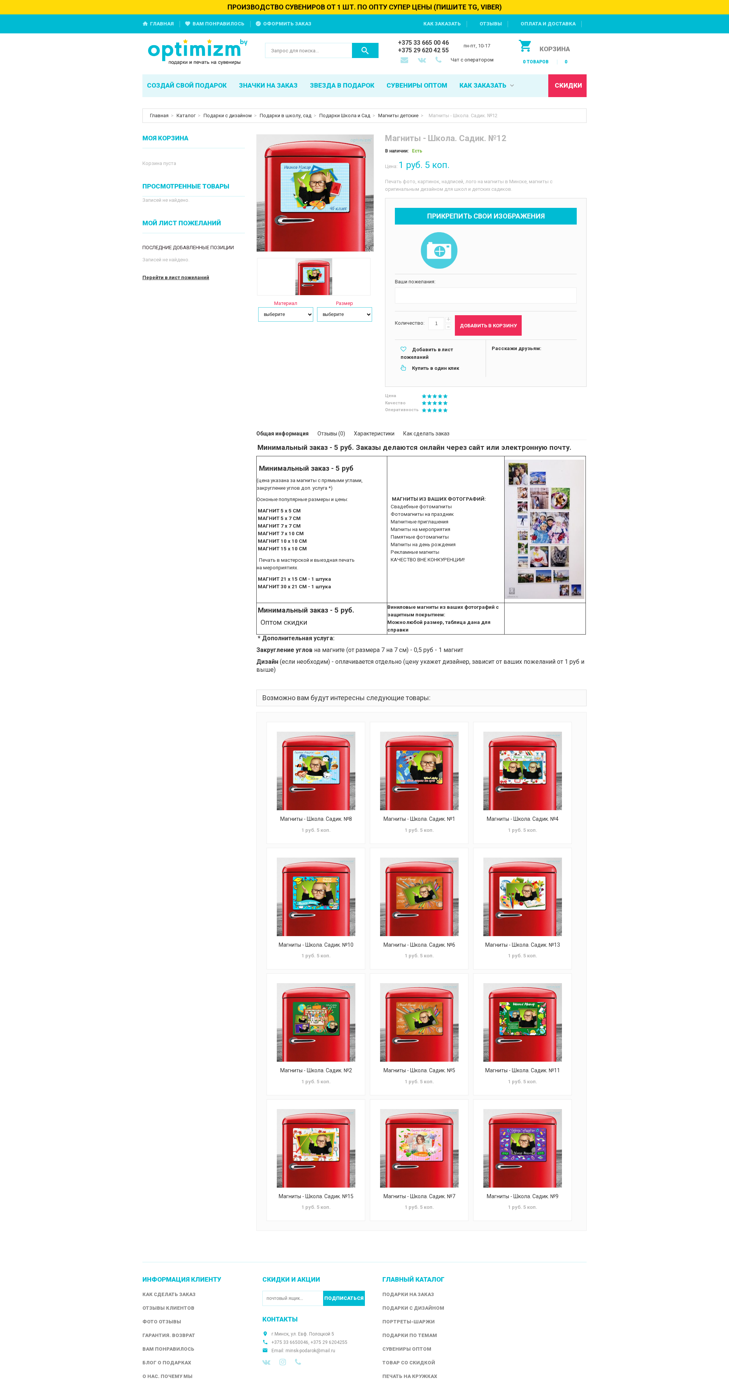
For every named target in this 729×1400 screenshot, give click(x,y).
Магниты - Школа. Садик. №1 (419, 819)
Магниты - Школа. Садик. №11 (522, 1070)
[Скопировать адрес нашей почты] (405, 60)
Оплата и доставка (548, 24)
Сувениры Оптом (406, 1349)
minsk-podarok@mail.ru (310, 1350)
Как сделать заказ (426, 434)
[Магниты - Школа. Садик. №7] (419, 1148)
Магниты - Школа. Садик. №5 (419, 1070)
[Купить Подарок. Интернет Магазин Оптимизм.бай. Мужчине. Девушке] (198, 52)
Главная (162, 24)
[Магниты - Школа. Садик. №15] (315, 1148)
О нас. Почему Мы (167, 1376)
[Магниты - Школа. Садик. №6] (419, 897)
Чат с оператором (472, 60)
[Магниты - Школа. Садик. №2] (315, 1022)
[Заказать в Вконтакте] (422, 60)
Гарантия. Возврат (168, 1335)
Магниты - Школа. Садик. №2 (316, 1070)
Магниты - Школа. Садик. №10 (316, 945)
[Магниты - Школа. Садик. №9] (522, 1148)
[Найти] (365, 50)
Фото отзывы (161, 1322)
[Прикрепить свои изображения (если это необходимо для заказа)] (439, 251)
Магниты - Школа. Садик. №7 (419, 1196)
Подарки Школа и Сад (344, 115)
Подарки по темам (409, 1335)
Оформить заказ (287, 24)
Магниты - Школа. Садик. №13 (522, 945)
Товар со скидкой (408, 1362)
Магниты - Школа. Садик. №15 (316, 1196)
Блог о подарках (166, 1362)
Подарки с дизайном (228, 115)
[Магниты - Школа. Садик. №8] (315, 771)
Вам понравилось (219, 24)
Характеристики (374, 434)
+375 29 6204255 (329, 1342)
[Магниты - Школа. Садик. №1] (419, 771)
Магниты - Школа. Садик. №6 (419, 945)
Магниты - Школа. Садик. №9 (523, 1196)
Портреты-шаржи (408, 1322)
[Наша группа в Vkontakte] (266, 1362)
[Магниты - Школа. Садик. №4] (522, 771)
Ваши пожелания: (415, 281)
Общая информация (282, 434)
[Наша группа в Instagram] (282, 1362)
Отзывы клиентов (168, 1308)
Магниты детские (398, 115)
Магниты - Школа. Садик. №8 (316, 819)
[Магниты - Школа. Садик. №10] (315, 897)
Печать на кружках (409, 1376)
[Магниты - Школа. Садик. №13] (522, 897)
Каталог (186, 115)
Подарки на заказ (408, 1294)
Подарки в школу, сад (285, 115)
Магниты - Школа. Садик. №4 (523, 819)
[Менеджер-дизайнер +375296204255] (440, 60)
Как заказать (442, 24)
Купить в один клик (435, 368)
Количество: (409, 323)
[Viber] (298, 1362)
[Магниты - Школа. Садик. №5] (419, 1022)
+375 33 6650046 (289, 1342)
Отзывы (491, 24)
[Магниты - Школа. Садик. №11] (522, 1022)
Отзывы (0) (331, 434)
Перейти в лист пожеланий (175, 277)
